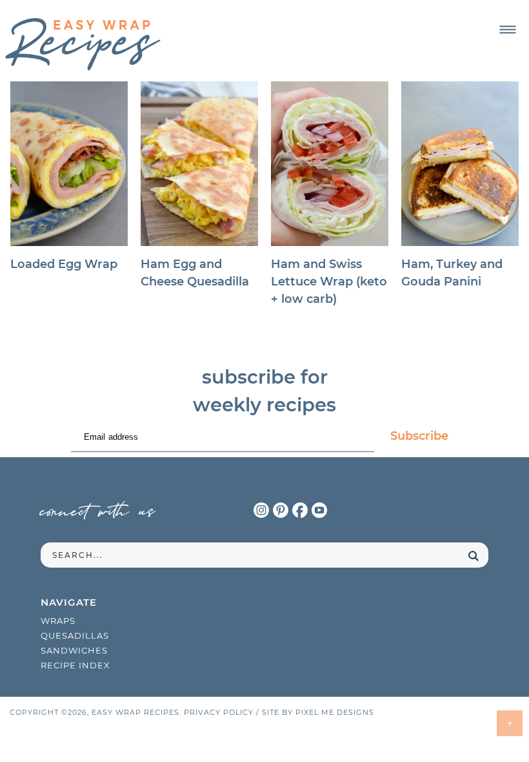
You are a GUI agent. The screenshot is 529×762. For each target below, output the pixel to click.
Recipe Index (75, 665)
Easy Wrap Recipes (83, 44)
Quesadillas (75, 635)
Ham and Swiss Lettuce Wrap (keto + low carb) (329, 281)
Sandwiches (74, 650)
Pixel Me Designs (334, 712)
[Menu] (507, 30)
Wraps (58, 620)
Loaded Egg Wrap (63, 264)
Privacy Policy (219, 712)
